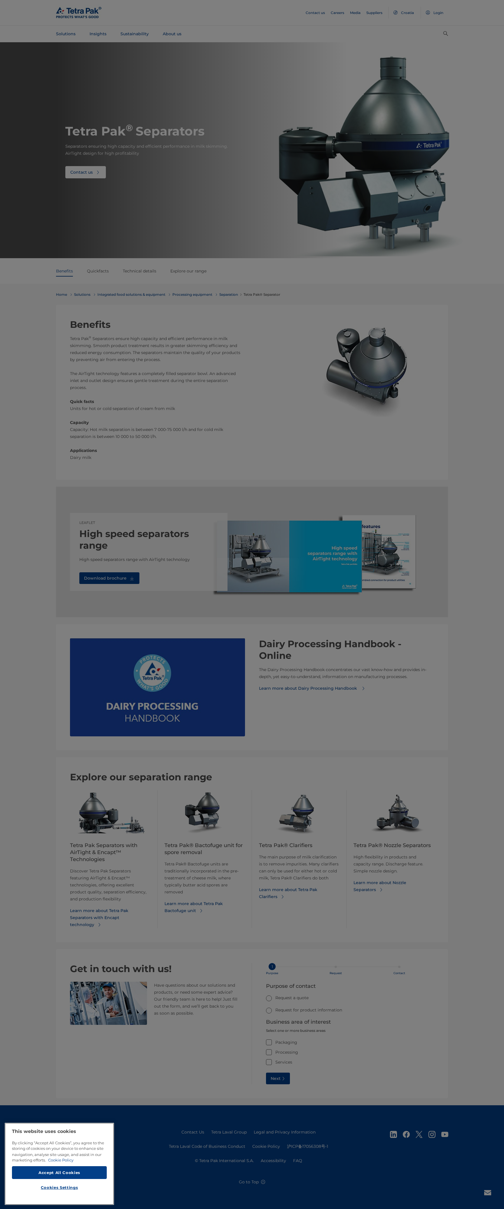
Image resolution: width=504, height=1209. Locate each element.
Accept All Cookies (59, 1172)
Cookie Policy (61, 1160)
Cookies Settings (59, 1187)
